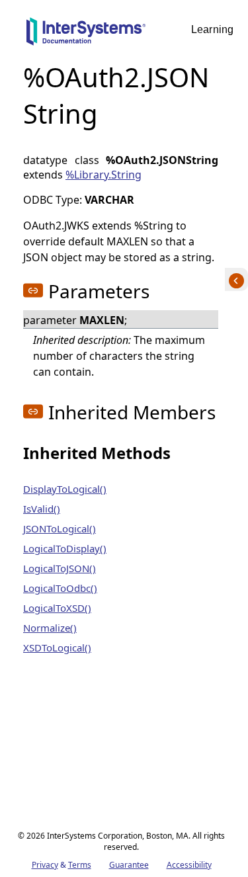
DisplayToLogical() (64, 488)
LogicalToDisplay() (64, 548)
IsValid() (41, 508)
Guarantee (129, 864)
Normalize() (50, 627)
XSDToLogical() (57, 647)
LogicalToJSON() (59, 568)
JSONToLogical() (59, 528)
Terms (79, 864)
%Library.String (103, 174)
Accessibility (189, 864)
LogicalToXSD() (57, 607)
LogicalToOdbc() (60, 588)
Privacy (45, 864)
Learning (212, 29)
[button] (33, 290)
